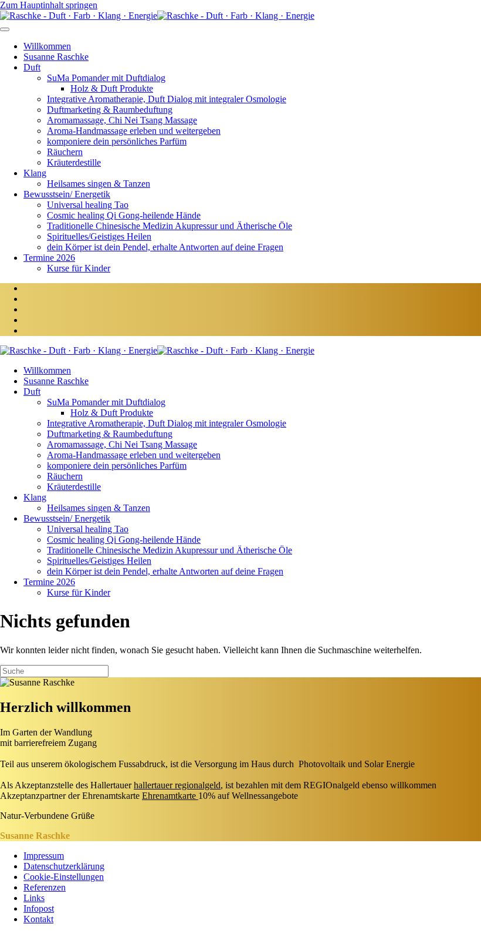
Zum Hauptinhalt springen (48, 5)
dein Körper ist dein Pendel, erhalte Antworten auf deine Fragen (165, 247)
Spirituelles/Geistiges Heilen (99, 236)
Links (34, 898)
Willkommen (47, 46)
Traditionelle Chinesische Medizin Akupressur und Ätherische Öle (169, 226)
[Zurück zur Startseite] (157, 16)
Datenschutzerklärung (63, 866)
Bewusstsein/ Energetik (66, 194)
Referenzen (44, 887)
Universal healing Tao (87, 205)
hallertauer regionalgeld (177, 785)
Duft (31, 67)
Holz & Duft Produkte (111, 88)
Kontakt (38, 919)
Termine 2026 (49, 258)
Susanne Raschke (56, 57)
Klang (34, 173)
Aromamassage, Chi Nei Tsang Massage (122, 120)
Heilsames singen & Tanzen (98, 184)
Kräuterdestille (74, 162)
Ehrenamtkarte (169, 796)
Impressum (43, 856)
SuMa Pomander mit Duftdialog (106, 78)
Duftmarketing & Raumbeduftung (109, 110)
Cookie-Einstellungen (63, 877)
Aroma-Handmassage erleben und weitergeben (134, 131)
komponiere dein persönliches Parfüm (117, 141)
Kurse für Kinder (78, 268)
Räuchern (65, 152)
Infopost (38, 908)
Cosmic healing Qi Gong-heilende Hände (124, 215)
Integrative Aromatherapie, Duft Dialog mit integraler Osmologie (166, 99)
